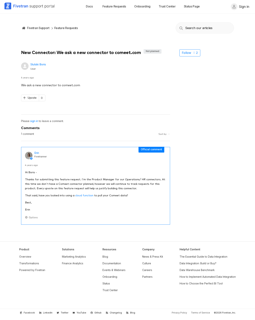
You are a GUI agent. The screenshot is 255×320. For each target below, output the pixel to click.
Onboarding (109, 276)
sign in (34, 121)
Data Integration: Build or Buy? (198, 263)
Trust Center (110, 290)
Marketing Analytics (74, 256)
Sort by (162, 133)
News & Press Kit (152, 256)
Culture (146, 263)
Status (106, 283)
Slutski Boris (38, 64)
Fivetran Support (38, 28)
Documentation (111, 263)
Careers (147, 270)
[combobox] (205, 28)
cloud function (84, 195)
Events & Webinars (113, 270)
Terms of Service (200, 312)
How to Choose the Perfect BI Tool (201, 283)
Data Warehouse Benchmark (197, 270)
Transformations (29, 263)
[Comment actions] (32, 217)
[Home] (29, 7)
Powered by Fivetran (32, 270)
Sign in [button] (244, 7)
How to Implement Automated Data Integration (208, 276)
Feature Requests (66, 28)
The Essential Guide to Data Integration (203, 256)
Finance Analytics (72, 263)
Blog (105, 256)
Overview (25, 256)
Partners (147, 276)
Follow (186, 53)
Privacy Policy (179, 312)
